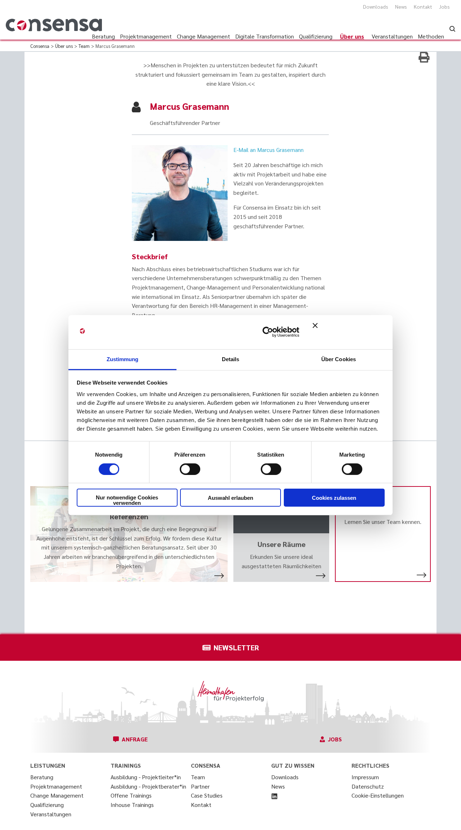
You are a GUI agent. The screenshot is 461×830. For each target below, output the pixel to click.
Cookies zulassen (334, 498)
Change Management (57, 795)
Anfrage (135, 739)
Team (198, 777)
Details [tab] (231, 359)
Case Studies (207, 795)
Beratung (41, 777)
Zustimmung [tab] (123, 359)
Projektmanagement (56, 786)
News (401, 6)
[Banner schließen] (349, 332)
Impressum (365, 777)
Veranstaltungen (50, 814)
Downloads (375, 6)
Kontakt (423, 6)
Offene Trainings (131, 795)
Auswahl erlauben (230, 498)
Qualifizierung (47, 804)
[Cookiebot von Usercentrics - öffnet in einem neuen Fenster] (267, 332)
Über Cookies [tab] (338, 359)
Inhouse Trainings (132, 804)
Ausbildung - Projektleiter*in (146, 777)
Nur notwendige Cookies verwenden (127, 500)
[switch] (190, 469)
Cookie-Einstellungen (378, 795)
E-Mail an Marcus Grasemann (268, 149)
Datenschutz (368, 786)
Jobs (444, 6)
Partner (200, 786)
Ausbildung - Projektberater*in (148, 786)
